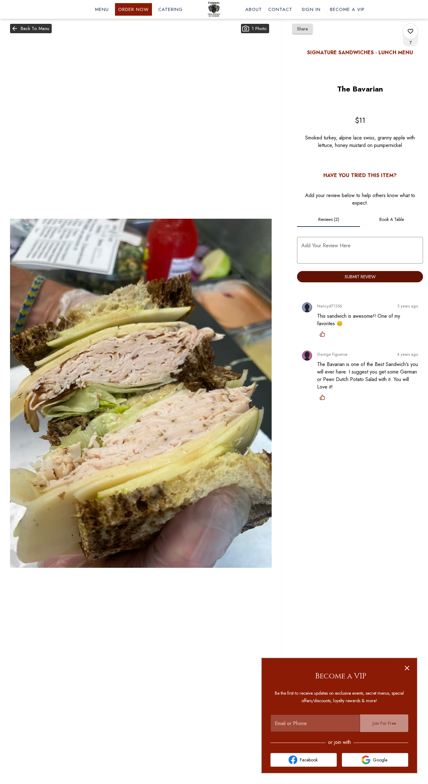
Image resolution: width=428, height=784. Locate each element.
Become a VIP (347, 9)
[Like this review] (324, 334)
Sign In (311, 9)
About (253, 9)
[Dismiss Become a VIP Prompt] (407, 668)
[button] (31, 28)
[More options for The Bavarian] (410, 31)
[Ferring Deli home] (214, 9)
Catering (170, 9)
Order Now (133, 9)
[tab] (328, 219)
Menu (102, 9)
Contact (280, 9)
